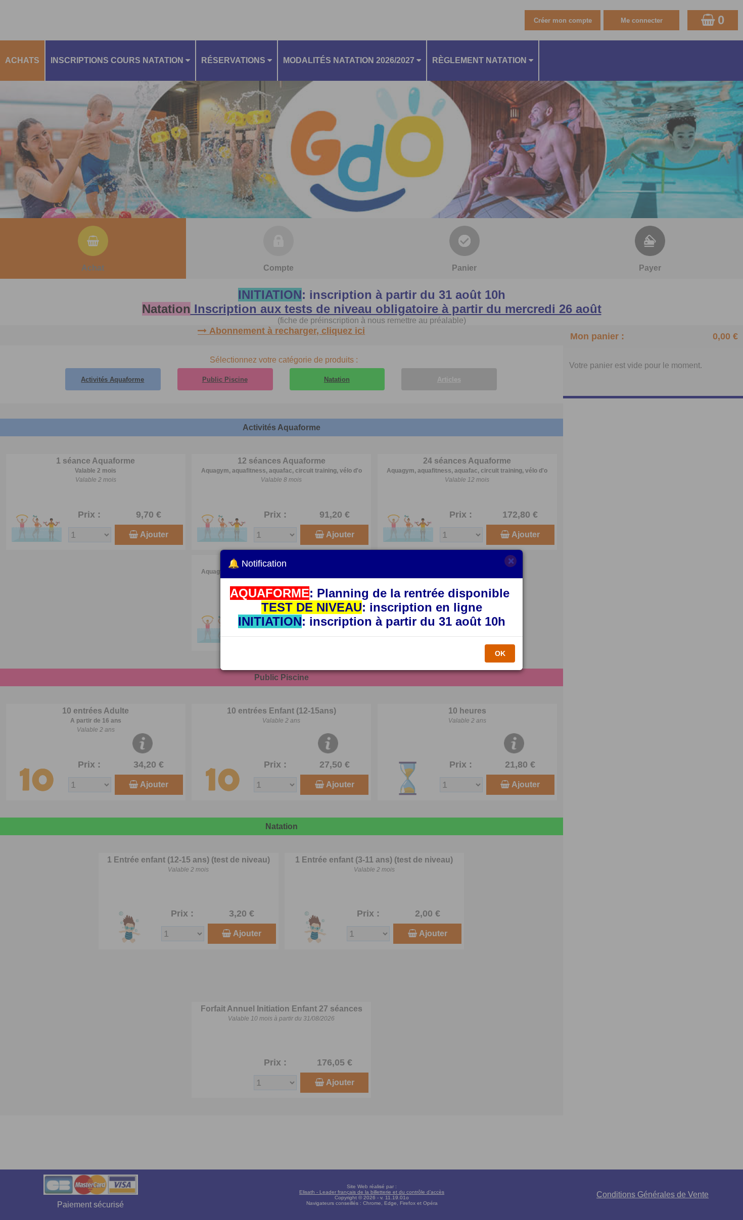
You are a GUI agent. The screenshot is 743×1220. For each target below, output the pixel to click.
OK (500, 653)
